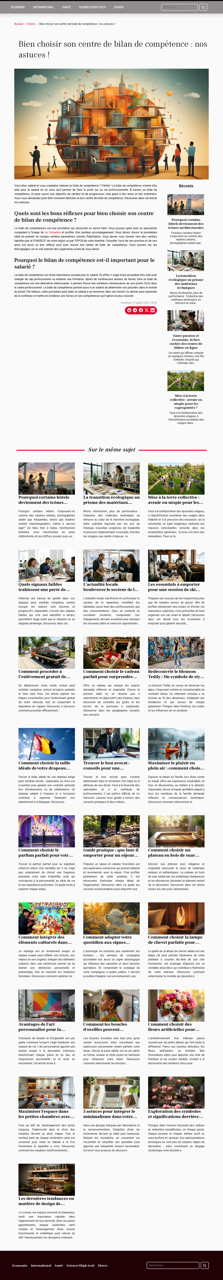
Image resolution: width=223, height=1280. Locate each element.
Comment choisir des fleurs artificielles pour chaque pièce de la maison (175, 1029)
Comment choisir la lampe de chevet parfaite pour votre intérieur (175, 942)
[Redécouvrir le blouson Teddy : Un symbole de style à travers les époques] (176, 652)
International (43, 7)
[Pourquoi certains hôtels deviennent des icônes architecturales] (185, 204)
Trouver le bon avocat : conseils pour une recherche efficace (106, 768)
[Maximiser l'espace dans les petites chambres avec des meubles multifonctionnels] (46, 1092)
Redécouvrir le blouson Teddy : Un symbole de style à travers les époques (176, 677)
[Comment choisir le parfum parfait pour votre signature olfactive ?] (46, 831)
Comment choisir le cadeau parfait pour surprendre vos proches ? (111, 677)
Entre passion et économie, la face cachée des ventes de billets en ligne (186, 342)
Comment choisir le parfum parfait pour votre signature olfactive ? (44, 855)
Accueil (18, 24)
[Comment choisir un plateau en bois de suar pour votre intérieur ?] (176, 831)
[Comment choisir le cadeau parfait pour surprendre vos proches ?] (111, 652)
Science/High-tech (92, 7)
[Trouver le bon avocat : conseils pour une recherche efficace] (111, 744)
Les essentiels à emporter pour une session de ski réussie (174, 590)
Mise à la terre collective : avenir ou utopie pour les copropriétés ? (186, 402)
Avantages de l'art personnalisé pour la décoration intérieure (40, 1029)
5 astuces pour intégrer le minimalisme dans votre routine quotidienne (109, 1117)
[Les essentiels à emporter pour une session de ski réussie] (176, 565)
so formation (53, 232)
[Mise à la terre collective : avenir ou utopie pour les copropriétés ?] (185, 380)
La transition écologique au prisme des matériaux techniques (186, 282)
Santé (66, 7)
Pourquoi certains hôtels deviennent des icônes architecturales (186, 224)
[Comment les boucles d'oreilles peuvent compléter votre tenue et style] (111, 1005)
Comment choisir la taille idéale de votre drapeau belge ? (44, 768)
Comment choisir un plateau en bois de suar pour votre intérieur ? (171, 855)
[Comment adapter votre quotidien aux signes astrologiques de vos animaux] (111, 918)
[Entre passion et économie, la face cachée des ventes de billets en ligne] (185, 320)
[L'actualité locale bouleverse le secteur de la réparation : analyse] (111, 565)
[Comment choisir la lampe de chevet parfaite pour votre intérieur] (176, 918)
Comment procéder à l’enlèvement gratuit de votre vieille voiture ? (42, 677)
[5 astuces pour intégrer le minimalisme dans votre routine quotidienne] (111, 1092)
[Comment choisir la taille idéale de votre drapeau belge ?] (46, 744)
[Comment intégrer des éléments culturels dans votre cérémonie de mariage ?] (46, 918)
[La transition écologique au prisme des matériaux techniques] (185, 260)
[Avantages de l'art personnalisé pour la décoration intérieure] (46, 1005)
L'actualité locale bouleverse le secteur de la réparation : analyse (110, 590)
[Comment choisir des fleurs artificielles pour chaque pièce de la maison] (176, 1005)
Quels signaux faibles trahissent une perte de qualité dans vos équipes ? (44, 590)
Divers (119, 7)
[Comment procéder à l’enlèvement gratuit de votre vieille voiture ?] (46, 652)
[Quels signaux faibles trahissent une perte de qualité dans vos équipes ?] (46, 565)
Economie (18, 7)
